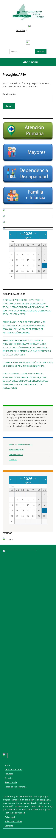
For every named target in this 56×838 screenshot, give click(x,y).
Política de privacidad (15, 812)
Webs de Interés (16, 449)
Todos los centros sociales (20, 444)
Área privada (11, 782)
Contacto (13, 459)
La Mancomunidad (13, 769)
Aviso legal (10, 817)
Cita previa (20, 30)
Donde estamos (16, 454)
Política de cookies (13, 821)
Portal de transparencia (16, 786)
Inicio (7, 765)
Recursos (9, 773)
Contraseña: (9, 94)
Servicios (9, 778)
